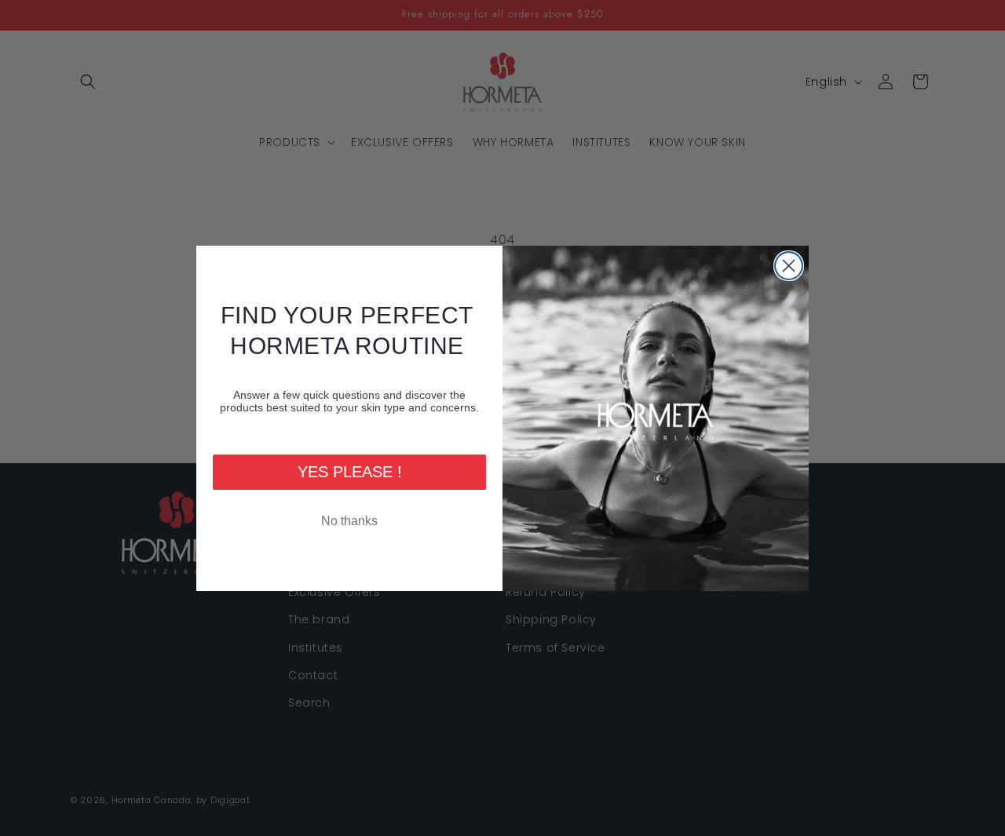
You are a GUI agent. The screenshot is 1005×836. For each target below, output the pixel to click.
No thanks (349, 521)
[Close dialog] (788, 265)
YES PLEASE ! (350, 471)
